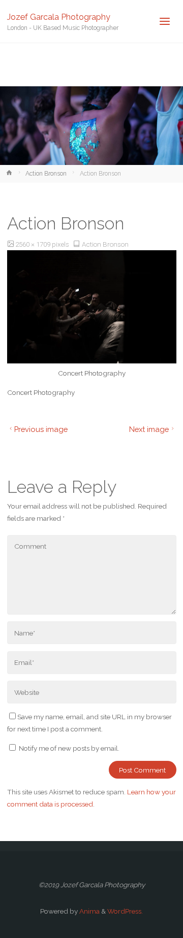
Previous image (41, 429)
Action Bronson (46, 173)
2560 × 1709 (33, 244)
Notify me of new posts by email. (69, 748)
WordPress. (125, 911)
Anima (89, 911)
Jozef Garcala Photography (58, 16)
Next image (149, 429)
